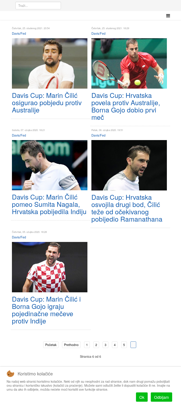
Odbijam (161, 397)
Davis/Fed (19, 33)
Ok (141, 397)
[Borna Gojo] (129, 63)
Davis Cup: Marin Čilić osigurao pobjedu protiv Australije (47, 102)
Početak (51, 344)
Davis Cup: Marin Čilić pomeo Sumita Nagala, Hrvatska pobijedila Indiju (49, 204)
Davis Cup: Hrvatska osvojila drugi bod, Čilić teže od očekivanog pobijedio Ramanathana (126, 208)
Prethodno (71, 344)
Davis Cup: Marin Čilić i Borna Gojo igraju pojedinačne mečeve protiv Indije (46, 309)
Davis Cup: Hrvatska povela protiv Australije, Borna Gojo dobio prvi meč (125, 106)
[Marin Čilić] (49, 63)
